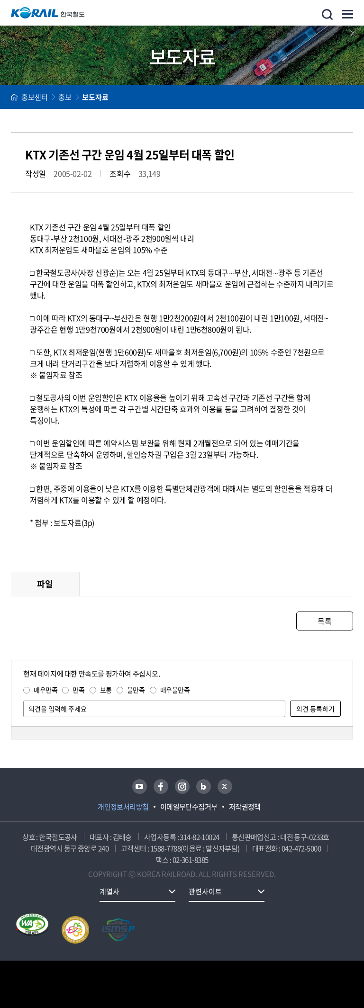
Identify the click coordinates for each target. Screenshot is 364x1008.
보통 (106, 689)
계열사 (109, 891)
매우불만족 (175, 689)
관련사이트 (205, 891)
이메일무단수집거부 (189, 806)
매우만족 (45, 689)
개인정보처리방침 (123, 806)
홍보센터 (34, 97)
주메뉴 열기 (347, 14)
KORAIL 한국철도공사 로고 (48, 12)
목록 (324, 621)
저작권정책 (245, 806)
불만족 (136, 689)
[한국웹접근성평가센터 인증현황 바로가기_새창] (32, 929)
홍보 (65, 97)
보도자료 (95, 97)
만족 (78, 689)
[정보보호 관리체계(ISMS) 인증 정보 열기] (118, 929)
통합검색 (327, 14)
